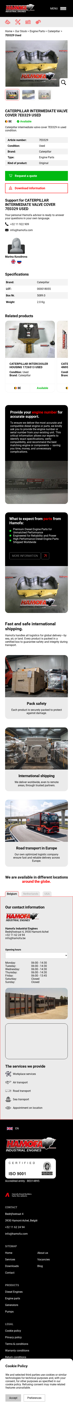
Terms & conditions (16, 1344)
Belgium (12, 893)
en (17, 1128)
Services (10, 1259)
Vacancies (43, 1259)
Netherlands (30, 893)
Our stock (21, 31)
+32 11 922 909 (19, 224)
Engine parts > (38, 31)
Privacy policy (13, 1337)
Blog (40, 1266)
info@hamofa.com (21, 230)
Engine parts (12, 1298)
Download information (30, 188)
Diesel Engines (14, 1291)
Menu (54, 8)
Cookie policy (13, 1330)
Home (9, 31)
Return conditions (15, 1357)
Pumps (9, 1311)
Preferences (34, 1398)
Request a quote (26, 176)
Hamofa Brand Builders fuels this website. (22, 1195)
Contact (9, 1272)
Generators (11, 1305)
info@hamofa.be (15, 938)
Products (12, 1285)
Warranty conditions (17, 1350)
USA (47, 893)
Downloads (12, 1266)
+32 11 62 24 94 (15, 935)
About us (42, 1252)
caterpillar (54, 31)
